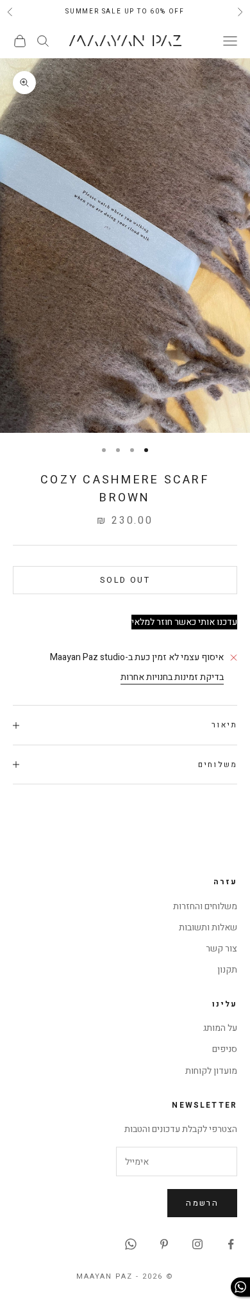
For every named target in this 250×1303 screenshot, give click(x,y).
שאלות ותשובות (208, 927)
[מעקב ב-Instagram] (197, 1244)
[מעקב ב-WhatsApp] (130, 1244)
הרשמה (202, 1203)
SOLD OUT (125, 580)
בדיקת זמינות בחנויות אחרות (172, 677)
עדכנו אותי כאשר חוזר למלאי (184, 622)
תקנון (227, 969)
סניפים (224, 1049)
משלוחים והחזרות (205, 906)
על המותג (220, 1028)
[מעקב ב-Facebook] (230, 1244)
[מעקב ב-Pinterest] (164, 1244)
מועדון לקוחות (211, 1071)
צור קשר (221, 948)
